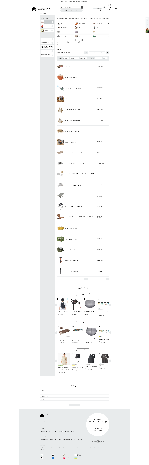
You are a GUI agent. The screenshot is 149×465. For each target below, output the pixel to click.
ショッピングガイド (53, 439)
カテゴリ (66, 10)
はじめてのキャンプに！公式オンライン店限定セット (46, 47)
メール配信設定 (67, 431)
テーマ (77, 10)
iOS (95, 430)
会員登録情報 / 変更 (44, 431)
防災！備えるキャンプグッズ (46, 51)
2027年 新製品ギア (44, 39)
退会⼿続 (72, 431)
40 (101, 52)
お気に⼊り (50, 431)
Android (100, 430)
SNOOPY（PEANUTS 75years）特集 (46, 55)
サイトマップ (80, 439)
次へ (107, 52)
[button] (56, 305)
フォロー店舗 (55, 431)
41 (103, 52)
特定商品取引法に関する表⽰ (67, 439)
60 (100, 58)
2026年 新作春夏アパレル (45, 42)
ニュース (74, 439)
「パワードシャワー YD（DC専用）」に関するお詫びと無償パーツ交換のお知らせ (74, 1)
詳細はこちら (74, 405)
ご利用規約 (59, 439)
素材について (43, 449)
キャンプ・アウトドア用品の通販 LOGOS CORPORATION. (97, 447)
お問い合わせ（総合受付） (45, 439)
